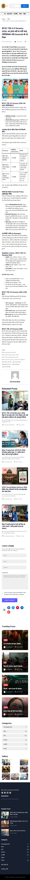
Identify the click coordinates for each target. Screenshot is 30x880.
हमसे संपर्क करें (4, 864)
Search (25, 6)
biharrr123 (10, 647)
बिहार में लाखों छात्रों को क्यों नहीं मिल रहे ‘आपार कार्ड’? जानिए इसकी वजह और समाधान (13, 526)
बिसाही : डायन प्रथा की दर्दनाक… (13, 689)
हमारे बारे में (9, 14)
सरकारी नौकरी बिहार (6, 367)
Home (3, 19)
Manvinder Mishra (10, 424)
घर (5, 14)
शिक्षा (25, 14)
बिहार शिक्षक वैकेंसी (17, 362)
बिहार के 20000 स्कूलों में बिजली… (13, 666)
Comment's (5, 572)
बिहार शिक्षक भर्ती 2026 (7, 362)
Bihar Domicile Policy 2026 (9, 352)
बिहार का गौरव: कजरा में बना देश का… (18, 831)
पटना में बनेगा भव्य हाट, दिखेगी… (13, 644)
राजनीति (16, 14)
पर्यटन (20, 14)
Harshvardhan (8, 41)
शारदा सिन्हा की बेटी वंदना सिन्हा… (13, 711)
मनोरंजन (5, 685)
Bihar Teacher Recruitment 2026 (10, 355)
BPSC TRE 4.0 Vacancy (8, 359)
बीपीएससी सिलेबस (16, 364)
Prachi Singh (9, 461)
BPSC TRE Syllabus (20, 359)
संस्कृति (5, 640)
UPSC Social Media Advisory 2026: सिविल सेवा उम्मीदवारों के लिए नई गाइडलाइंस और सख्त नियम (14, 489)
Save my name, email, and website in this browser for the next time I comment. (15, 593)
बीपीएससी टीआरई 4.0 (6, 364)
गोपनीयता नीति (4, 869)
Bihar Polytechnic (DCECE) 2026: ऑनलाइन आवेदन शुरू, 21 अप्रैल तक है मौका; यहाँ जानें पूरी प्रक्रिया (14, 452)
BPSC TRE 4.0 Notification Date (10, 357)
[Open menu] (7, 6)
